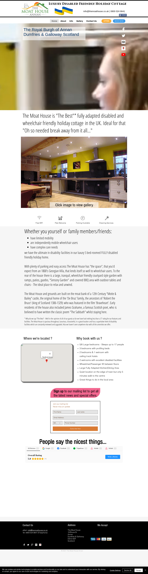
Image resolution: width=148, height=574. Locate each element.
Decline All (127, 570)
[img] (93, 539)
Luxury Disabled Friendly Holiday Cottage (87, 4)
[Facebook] (123, 29)
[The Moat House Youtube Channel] (123, 55)
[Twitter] (123, 36)
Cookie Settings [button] (115, 570)
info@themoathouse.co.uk (96, 11)
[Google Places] (123, 48)
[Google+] (32, 545)
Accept (138, 570)
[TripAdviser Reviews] (123, 42)
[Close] (145, 570)
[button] (63, 21)
